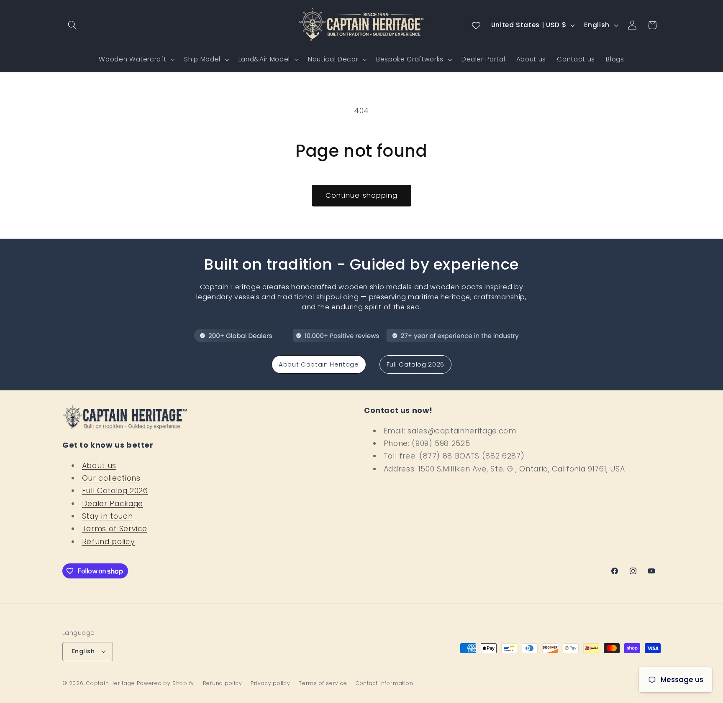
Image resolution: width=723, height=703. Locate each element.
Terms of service (323, 683)
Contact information (384, 683)
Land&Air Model (264, 59)
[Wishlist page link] (476, 25)
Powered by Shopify (165, 683)
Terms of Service (115, 529)
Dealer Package (112, 504)
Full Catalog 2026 (415, 364)
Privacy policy (270, 683)
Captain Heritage (110, 683)
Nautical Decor (333, 59)
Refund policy (108, 542)
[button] (72, 25)
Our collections (111, 478)
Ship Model (202, 59)
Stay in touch (107, 516)
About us (99, 466)
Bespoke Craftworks (410, 59)
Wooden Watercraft (132, 59)
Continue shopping (362, 195)
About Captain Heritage (319, 364)
